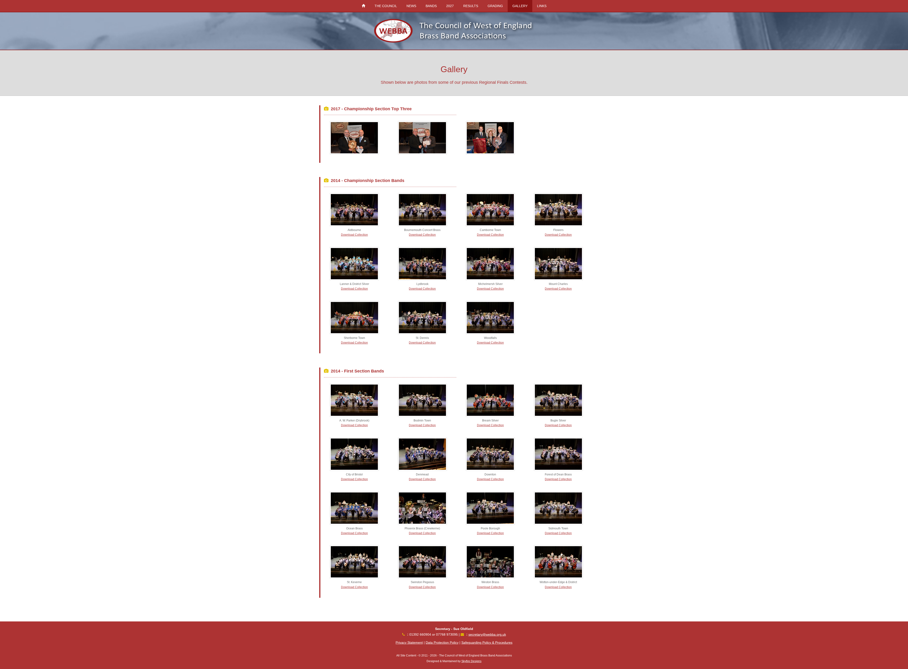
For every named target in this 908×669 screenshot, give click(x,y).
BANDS (431, 6)
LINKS (541, 6)
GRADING (495, 6)
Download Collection (354, 234)
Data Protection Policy (442, 642)
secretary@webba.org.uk (487, 634)
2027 (450, 6)
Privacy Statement (409, 642)
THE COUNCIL (386, 6)
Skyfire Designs (471, 661)
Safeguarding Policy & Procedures (486, 642)
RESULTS (470, 6)
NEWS (411, 6)
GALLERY (520, 6)
